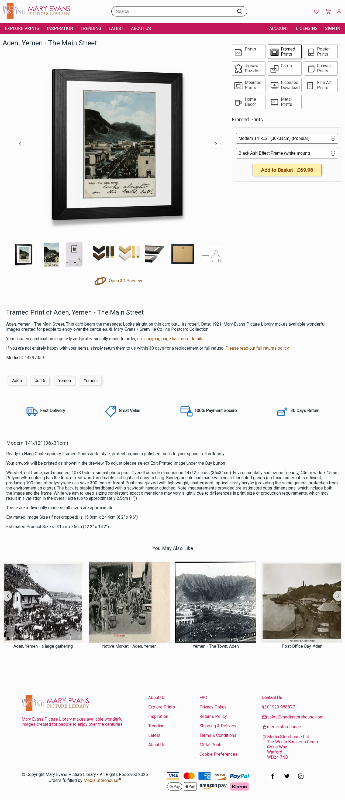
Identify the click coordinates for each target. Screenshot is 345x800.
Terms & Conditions (217, 735)
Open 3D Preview (125, 280)
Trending (91, 28)
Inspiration (60, 28)
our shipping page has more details (170, 338)
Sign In (332, 28)
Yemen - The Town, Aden (216, 646)
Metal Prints (211, 744)
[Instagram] (300, 779)
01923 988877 (281, 707)
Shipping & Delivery (217, 725)
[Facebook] (272, 779)
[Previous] (19, 144)
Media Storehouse (101, 780)
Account (278, 28)
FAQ (203, 697)
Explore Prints (22, 28)
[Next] (216, 144)
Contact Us (272, 697)
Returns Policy (213, 716)
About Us (141, 28)
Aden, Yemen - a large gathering (43, 646)
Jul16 (40, 380)
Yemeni (91, 380)
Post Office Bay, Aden (302, 646)
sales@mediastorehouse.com (295, 717)
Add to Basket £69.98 (287, 170)
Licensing (307, 28)
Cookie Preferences (218, 754)
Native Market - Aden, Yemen (129, 646)
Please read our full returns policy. (257, 348)
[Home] (36, 17)
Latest (116, 28)
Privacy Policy (212, 707)
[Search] (239, 11)
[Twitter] (286, 779)
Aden (17, 380)
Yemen (64, 380)
